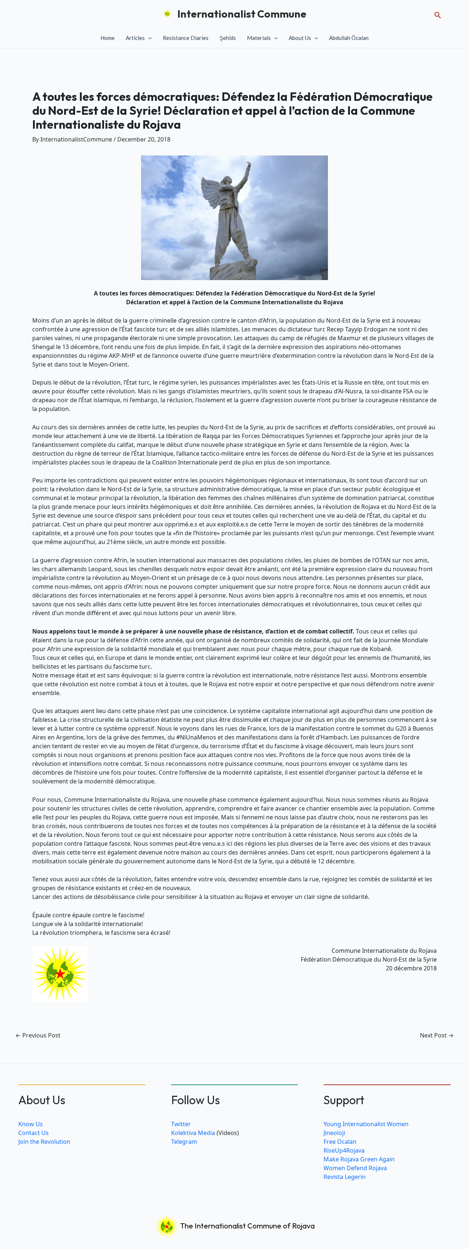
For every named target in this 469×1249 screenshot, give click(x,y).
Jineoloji (334, 1133)
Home (107, 37)
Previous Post (37, 1035)
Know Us (30, 1124)
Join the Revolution (44, 1142)
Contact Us (33, 1133)
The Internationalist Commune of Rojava (247, 1225)
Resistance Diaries (185, 37)
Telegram (184, 1142)
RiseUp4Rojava (344, 1150)
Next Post (437, 1035)
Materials (259, 37)
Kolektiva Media (193, 1133)
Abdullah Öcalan (349, 37)
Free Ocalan (340, 1142)
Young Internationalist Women (366, 1124)
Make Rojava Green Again (359, 1159)
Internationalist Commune (241, 13)
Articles (135, 37)
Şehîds (227, 37)
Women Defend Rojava (355, 1168)
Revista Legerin (345, 1177)
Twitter (181, 1124)
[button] (438, 14)
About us (300, 37)
